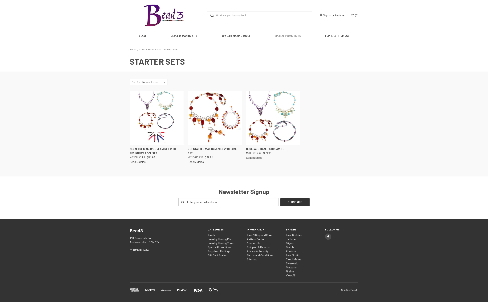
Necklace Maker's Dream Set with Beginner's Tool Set (153, 151)
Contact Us (253, 243)
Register (340, 15)
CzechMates (293, 259)
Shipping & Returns (258, 247)
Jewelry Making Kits (184, 35)
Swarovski (292, 263)
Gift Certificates (217, 255)
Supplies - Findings (337, 35)
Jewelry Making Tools (236, 35)
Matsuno (291, 267)
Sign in (327, 15)
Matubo (290, 247)
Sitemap (252, 259)
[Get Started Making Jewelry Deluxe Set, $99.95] (215, 117)
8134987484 (140, 250)
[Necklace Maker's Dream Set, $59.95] (273, 117)
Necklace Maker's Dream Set (266, 149)
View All (290, 275)
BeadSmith (292, 255)
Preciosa (291, 251)
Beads (143, 35)
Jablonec (291, 239)
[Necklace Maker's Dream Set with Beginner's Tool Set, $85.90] (156, 117)
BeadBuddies (294, 235)
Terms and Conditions (260, 255)
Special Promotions (288, 35)
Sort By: (136, 82)
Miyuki (290, 243)
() (356, 15)
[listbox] (155, 82)
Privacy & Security (257, 251)
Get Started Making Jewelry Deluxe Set (212, 151)
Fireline (290, 271)
